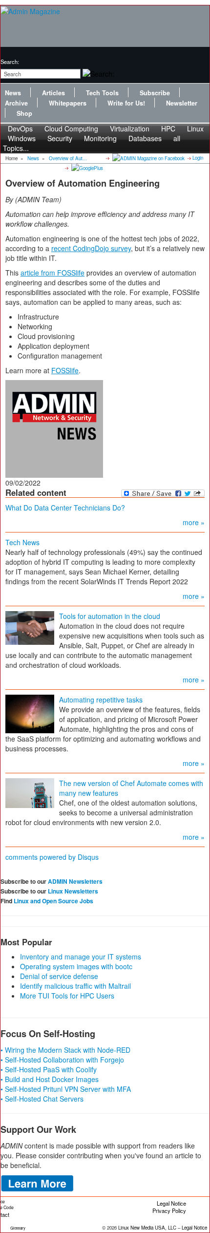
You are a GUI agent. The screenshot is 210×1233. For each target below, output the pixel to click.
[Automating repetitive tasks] (29, 713)
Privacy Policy (169, 1210)
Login (197, 157)
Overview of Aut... (68, 158)
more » (194, 522)
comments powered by (52, 857)
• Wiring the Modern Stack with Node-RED (65, 1050)
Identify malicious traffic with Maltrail (75, 986)
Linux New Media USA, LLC (147, 1227)
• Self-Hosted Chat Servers (42, 1099)
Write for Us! (126, 103)
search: (9, 61)
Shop (24, 113)
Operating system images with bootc (76, 966)
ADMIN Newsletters (75, 881)
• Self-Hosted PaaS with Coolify (48, 1069)
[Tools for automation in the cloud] (29, 627)
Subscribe (155, 92)
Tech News (22, 542)
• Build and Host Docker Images (49, 1079)
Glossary (17, 1228)
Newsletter (181, 103)
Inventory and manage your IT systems (80, 956)
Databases (145, 138)
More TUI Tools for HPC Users (67, 995)
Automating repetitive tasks (101, 699)
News (13, 92)
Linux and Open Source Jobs (53, 900)
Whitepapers (67, 103)
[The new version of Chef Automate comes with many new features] (29, 792)
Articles (53, 92)
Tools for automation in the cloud (109, 616)
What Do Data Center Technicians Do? (65, 507)
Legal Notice (171, 1203)
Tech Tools (102, 92)
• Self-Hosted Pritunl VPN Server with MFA (65, 1089)
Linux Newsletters (73, 891)
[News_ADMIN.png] (54, 428)
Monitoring (100, 138)
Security (59, 138)
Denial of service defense (59, 976)
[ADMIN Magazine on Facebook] (148, 157)
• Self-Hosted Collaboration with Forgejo (62, 1059)
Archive (16, 103)
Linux (195, 128)
